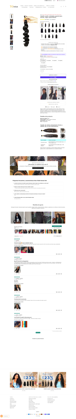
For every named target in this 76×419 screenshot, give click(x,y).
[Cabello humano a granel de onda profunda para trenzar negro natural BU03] (45, 25)
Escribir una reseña (57, 226)
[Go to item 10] (55, 231)
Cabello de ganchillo (39, 5)
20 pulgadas (54, 60)
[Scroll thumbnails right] (60, 231)
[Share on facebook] (56, 254)
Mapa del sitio (12, 407)
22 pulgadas (60, 60)
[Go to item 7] (42, 231)
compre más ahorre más (53, 42)
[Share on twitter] (58, 254)
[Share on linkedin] (61, 254)
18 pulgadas (49, 60)
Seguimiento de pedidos (32, 398)
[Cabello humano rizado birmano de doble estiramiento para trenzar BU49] (63, 25)
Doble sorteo (43, 66)
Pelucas (32, 7)
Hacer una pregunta (57, 227)
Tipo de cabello (43, 65)
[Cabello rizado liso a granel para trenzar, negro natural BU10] (49, 36)
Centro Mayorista (50, 402)
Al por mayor (51, 7)
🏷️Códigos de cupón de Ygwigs (53, 102)
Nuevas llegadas (29, 5)
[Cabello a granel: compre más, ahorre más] (52, 380)
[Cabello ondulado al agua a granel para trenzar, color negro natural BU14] (52, 25)
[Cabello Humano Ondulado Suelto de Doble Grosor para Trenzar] (56, 30)
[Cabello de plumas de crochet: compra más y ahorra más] (24, 380)
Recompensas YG (50, 398)
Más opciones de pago (53, 79)
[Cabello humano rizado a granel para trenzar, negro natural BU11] (63, 30)
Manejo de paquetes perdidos (33, 407)
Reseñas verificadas (13, 405)
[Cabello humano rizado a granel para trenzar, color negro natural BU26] (52, 30)
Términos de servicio (13, 402)
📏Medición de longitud (53, 104)
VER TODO (23, 390)
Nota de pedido (31, 401)
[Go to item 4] (29, 231)
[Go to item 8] (46, 231)
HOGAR (22, 5)
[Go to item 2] (21, 231)
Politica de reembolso (32, 406)
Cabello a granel (50, 5)
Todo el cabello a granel (45, 14)
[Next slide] (65, 93)
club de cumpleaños (51, 401)
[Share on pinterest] (59, 254)
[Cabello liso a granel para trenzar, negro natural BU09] (45, 36)
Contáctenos (12, 398)
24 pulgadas (43, 62)
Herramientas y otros (41, 7)
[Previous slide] (41, 93)
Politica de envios (31, 405)
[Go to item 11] (59, 231)
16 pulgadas (43, 60)
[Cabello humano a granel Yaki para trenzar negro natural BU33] (52, 36)
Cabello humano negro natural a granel (55, 14)
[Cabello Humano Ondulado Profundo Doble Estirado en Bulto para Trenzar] (56, 36)
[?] (56, 82)
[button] (42, 19)
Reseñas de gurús (12, 406)
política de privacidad (13, 401)
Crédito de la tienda (32, 402)
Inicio (41, 14)
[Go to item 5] (34, 231)
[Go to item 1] (17, 231)
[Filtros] (55, 236)
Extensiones (25, 7)
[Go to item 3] (25, 231)
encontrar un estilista (32, 409)
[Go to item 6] (38, 231)
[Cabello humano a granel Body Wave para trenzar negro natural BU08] (49, 25)
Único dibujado (49, 66)
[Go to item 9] (51, 231)
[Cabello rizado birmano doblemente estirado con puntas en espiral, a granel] (45, 30)
